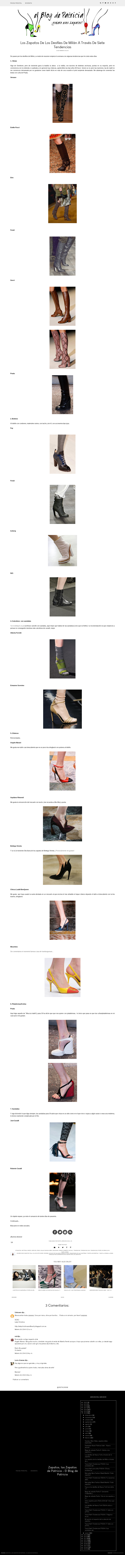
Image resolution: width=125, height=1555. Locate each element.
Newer (15, 1297)
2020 (85, 1402)
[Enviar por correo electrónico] (55, 1247)
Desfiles (34, 1250)
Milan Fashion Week (46, 1250)
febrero (87, 1438)
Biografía (28, 3)
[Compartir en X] (63, 1247)
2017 (85, 1408)
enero (87, 1533)
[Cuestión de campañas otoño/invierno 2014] (24, 1276)
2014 (85, 1413)
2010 (85, 1540)
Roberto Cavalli (68, 1250)
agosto (87, 1424)
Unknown (18, 1312)
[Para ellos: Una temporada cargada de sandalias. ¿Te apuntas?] (75, 1276)
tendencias (77, 1250)
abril (86, 1433)
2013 (85, 1535)
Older (110, 1297)
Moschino (55, 1250)
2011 (85, 1538)
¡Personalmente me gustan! (64, 851)
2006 (86, 1547)
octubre (88, 1420)
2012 (85, 1536)
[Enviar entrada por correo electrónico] (62, 1242)
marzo (87, 1435)
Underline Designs (118, 1553)
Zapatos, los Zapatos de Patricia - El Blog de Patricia (62, 1471)
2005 (86, 1549)
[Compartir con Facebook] (67, 1247)
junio (87, 1429)
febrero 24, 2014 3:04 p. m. (24, 1353)
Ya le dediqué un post (17, 626)
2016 (85, 1409)
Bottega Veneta (26, 1250)
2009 (86, 1542)
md (16, 1336)
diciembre (88, 1415)
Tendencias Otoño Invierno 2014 (100, 1250)
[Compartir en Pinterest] (70, 1247)
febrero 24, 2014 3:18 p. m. (23, 1375)
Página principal (16, 3)
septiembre (89, 1422)
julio (86, 1426)
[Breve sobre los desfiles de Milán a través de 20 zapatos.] (49, 1276)
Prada (61, 1250)
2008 (86, 1544)
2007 (85, 1545)
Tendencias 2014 (85, 1250)
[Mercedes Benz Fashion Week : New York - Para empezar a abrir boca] (100, 1276)
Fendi (38, 1250)
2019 (85, 1404)
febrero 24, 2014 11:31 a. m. (23, 1329)
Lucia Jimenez (20, 1360)
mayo (87, 1431)
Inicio (62, 1297)
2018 (85, 1406)
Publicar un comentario (21, 1379)
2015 (85, 1411)
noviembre (88, 1417)
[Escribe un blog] (59, 1247)
